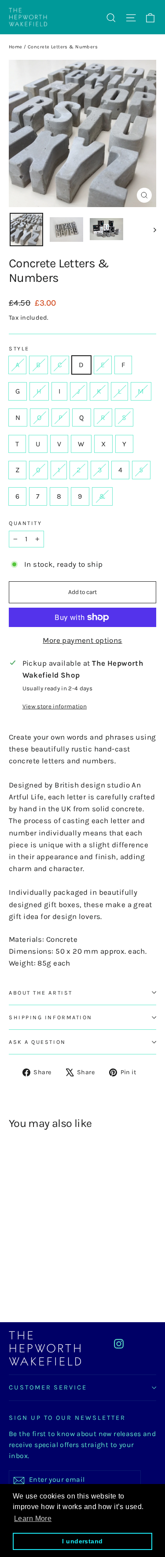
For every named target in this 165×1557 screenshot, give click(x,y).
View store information (54, 706)
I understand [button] (82, 1541)
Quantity (25, 523)
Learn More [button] (32, 1518)
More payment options (82, 640)
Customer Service (48, 1387)
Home (15, 47)
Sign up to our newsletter (67, 1418)
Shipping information (50, 1017)
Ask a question (37, 1042)
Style (19, 348)
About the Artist (41, 992)
